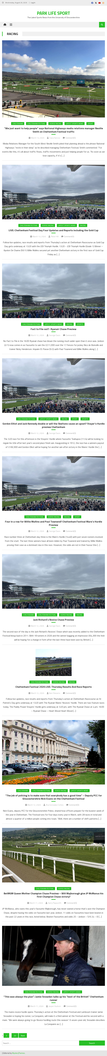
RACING (83, 225)
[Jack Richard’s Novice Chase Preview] (53, 581)
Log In (33, 2)
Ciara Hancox (54, 137)
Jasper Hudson (54, 1006)
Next (23, 1035)
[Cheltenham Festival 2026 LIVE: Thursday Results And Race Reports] (53, 662)
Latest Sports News (74, 123)
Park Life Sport (53, 13)
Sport (90, 123)
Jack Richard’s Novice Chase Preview (53, 619)
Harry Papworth (54, 902)
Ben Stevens (54, 693)
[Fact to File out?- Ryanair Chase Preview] (53, 291)
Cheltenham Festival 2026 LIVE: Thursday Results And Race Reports (53, 686)
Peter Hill (55, 236)
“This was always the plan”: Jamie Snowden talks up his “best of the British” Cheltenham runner (53, 998)
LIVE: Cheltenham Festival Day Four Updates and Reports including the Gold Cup (53, 230)
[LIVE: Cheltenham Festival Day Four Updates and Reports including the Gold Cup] (53, 192)
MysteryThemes (18, 1053)
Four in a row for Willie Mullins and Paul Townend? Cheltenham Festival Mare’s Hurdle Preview (53, 523)
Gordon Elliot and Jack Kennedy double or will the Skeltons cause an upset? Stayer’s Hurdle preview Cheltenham (54, 425)
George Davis (54, 335)
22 (15, 1035)
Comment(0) (70, 137)
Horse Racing (55, 123)
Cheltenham (18, 123)
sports (80, 324)
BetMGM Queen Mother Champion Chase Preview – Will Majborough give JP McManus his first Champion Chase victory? (53, 895)
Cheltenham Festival (36, 123)
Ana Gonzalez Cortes (55, 804)
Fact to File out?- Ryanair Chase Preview (53, 329)
